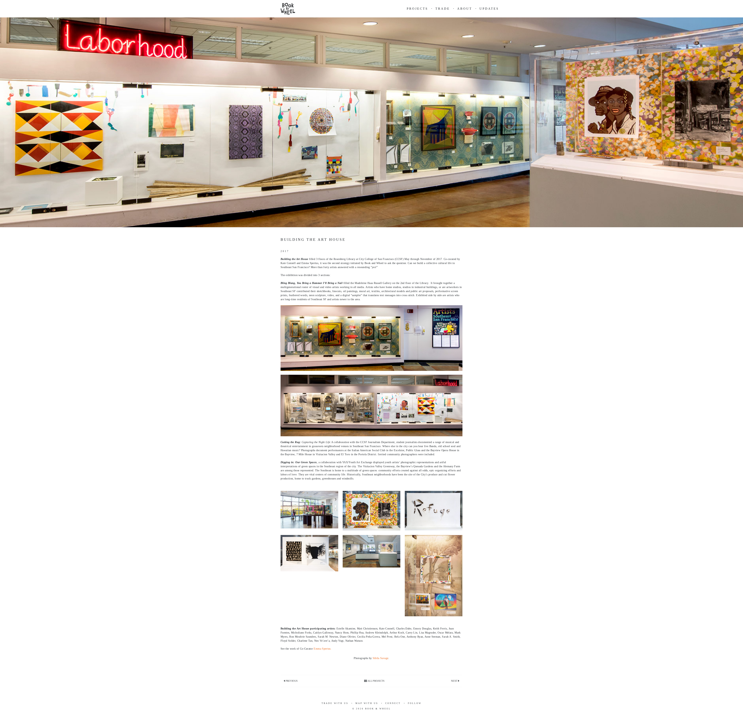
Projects (417, 8)
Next (454, 681)
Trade (442, 8)
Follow (414, 703)
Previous (291, 681)
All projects (376, 681)
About (464, 8)
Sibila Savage (381, 658)
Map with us (366, 703)
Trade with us (335, 703)
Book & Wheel (378, 708)
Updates (489, 8)
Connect (393, 703)
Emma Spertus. (322, 648)
